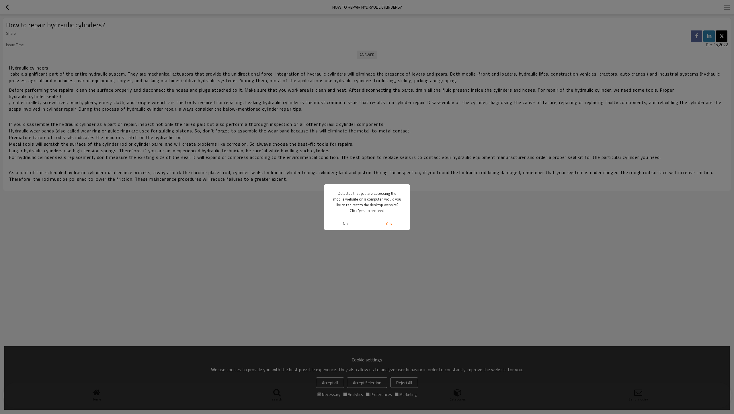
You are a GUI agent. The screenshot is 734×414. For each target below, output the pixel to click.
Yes (388, 223)
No (345, 223)
